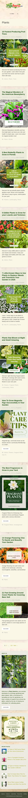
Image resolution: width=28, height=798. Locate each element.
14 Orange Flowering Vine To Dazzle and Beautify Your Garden (13, 540)
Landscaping (13, 199)
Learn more (6, 707)
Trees (14, 79)
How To (6, 324)
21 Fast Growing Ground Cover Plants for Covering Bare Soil (13, 595)
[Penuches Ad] (13, 739)
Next (16, 645)
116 (11, 645)
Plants (10, 79)
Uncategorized (18, 524)
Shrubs (10, 139)
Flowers (6, 199)
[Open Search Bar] (18, 14)
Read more (5, 448)
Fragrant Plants (13, 385)
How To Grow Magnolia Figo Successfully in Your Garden (13, 403)
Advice (6, 79)
